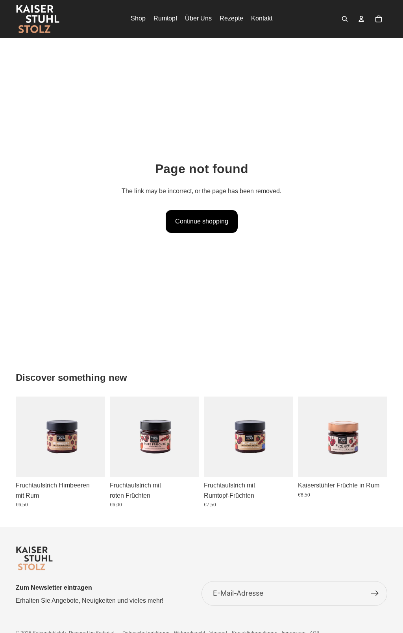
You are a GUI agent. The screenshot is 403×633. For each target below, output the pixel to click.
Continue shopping (201, 221)
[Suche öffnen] (344, 19)
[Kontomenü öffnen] (361, 19)
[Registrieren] (375, 593)
